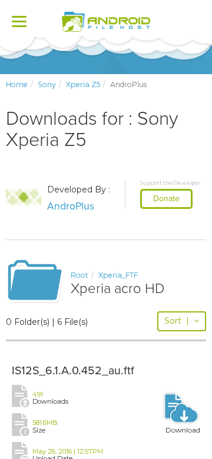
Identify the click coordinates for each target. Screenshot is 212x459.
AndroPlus (70, 206)
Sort (176, 320)
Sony (47, 84)
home (17, 84)
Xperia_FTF (118, 275)
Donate (166, 199)
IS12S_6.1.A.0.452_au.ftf (73, 371)
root (79, 275)
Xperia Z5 (83, 84)
